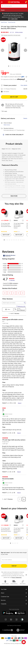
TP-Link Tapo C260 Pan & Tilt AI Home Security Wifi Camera (6, 225)
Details (25, 118)
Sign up (14, 566)
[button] (24, 642)
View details (24, 85)
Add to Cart (14, 97)
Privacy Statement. (17, 577)
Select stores (7, 124)
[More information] (26, 76)
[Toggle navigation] (2, 2)
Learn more (14, 19)
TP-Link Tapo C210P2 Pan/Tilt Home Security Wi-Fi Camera (19, 226)
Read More (14, 196)
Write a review (19, 32)
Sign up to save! (5, 552)
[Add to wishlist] (26, 38)
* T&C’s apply (4, 111)
